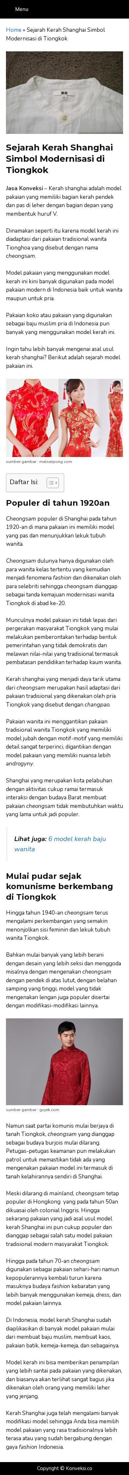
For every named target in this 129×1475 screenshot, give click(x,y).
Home (14, 30)
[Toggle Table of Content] (49, 482)
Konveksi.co (79, 1468)
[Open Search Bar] (122, 9)
